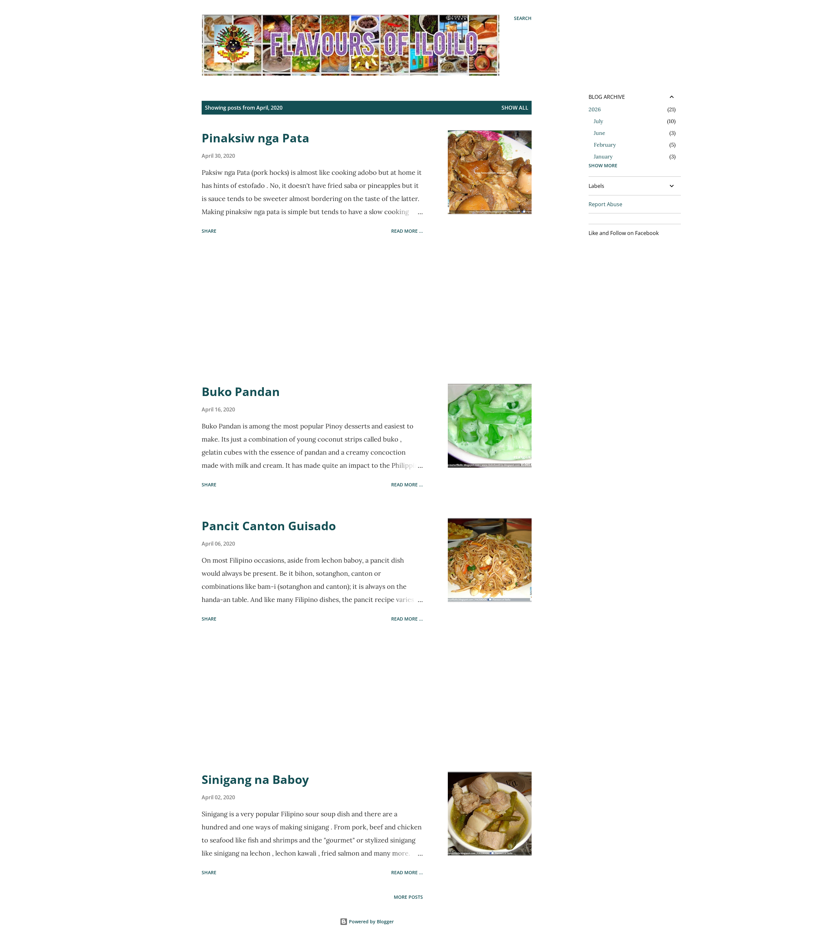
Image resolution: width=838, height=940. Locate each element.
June (599, 133)
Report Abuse (605, 204)
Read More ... (407, 231)
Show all (514, 107)
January (603, 156)
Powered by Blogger (371, 921)
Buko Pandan (241, 392)
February (605, 144)
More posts (408, 897)
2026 (595, 109)
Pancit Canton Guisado (269, 526)
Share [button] (209, 231)
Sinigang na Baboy (255, 779)
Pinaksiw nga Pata (255, 138)
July (598, 121)
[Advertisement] (312, 310)
